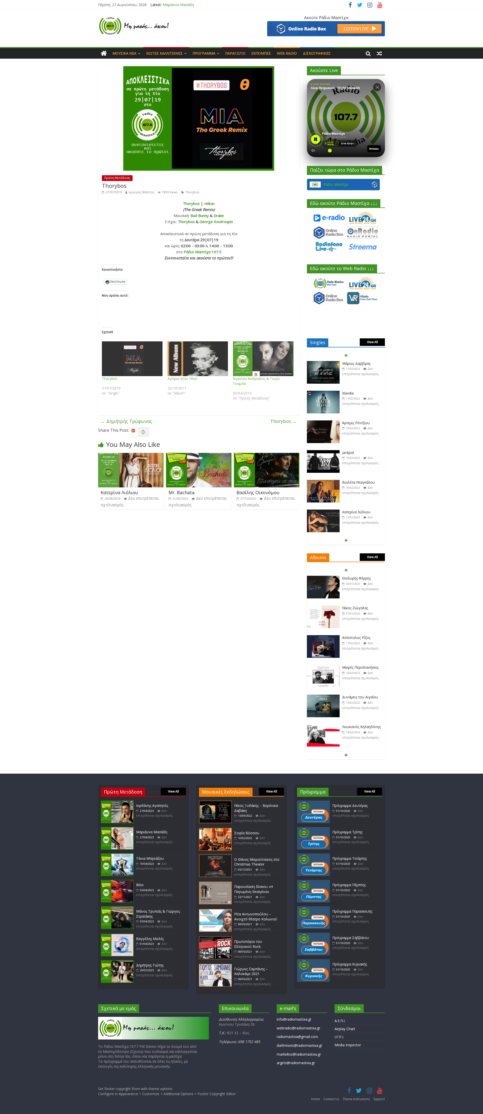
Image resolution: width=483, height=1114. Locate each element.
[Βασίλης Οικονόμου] (266, 456)
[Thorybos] (132, 358)
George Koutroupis (216, 221)
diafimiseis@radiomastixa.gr (299, 1045)
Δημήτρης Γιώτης (150, 965)
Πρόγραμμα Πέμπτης (349, 884)
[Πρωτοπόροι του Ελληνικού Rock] (215, 939)
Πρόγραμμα (203, 53)
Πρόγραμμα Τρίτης (347, 832)
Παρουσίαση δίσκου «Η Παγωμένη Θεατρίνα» (253, 889)
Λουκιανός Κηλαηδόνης (361, 697)
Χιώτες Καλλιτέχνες (164, 53)
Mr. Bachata (181, 492)
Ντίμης (347, 512)
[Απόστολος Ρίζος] (323, 608)
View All (372, 342)
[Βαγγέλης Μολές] (117, 936)
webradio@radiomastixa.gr (298, 1028)
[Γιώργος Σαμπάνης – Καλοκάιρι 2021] (215, 966)
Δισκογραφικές (317, 53)
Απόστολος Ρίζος (356, 607)
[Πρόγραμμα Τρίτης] (313, 829)
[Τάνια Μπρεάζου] (117, 855)
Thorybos (192, 192)
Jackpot (348, 422)
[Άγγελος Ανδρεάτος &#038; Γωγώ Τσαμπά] (263, 358)
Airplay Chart (345, 1028)
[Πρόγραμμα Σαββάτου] (313, 935)
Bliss (140, 884)
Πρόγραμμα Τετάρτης (349, 858)
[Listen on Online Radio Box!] (326, 24)
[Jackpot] (323, 423)
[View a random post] (379, 53)
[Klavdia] (323, 363)
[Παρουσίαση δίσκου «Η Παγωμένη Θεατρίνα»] (215, 884)
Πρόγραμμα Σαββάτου (350, 937)
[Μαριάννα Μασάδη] (117, 829)
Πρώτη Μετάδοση (117, 178)
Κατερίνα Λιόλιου (119, 492)
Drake (219, 215)
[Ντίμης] (323, 512)
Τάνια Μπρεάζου (176, 4)
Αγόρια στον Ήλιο (182, 378)
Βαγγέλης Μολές (150, 938)
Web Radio (287, 53)
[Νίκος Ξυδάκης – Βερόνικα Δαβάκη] (215, 803)
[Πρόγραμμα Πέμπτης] (313, 882)
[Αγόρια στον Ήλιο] (198, 358)
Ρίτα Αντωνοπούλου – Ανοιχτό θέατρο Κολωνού (255, 916)
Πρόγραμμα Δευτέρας (350, 805)
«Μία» (209, 203)
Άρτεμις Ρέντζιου (356, 393)
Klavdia (348, 363)
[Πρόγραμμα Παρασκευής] (313, 908)
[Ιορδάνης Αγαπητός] (117, 803)
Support (379, 1099)
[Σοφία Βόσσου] (215, 830)
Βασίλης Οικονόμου (257, 492)
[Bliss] (117, 882)
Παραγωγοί (235, 53)
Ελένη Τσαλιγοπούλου (361, 726)
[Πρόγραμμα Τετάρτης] (313, 855)
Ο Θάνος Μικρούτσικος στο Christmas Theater (256, 862)
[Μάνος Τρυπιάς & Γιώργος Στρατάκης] (117, 908)
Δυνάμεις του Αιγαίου (360, 667)
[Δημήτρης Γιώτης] (117, 962)
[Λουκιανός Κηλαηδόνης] (323, 697)
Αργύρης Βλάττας (141, 192)
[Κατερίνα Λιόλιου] (131, 456)
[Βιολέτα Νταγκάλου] (323, 452)
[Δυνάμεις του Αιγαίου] (323, 667)
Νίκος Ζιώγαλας (355, 578)
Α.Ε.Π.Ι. (340, 1020)
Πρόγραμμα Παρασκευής (352, 911)
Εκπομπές (261, 53)
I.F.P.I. (339, 1036)
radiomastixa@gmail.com (297, 1036)
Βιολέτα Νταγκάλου (358, 452)
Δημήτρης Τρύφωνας (126, 421)
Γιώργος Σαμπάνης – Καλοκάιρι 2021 (251, 971)
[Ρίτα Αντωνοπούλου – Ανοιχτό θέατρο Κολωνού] (215, 911)
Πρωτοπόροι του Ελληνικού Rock (248, 944)
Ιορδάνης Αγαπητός (152, 805)
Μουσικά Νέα (124, 53)
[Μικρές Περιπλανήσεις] (323, 637)
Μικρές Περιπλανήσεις (360, 637)
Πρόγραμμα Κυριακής (349, 964)
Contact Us (331, 1099)
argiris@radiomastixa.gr (296, 1062)
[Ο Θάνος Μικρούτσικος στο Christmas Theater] (215, 856)
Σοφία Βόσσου (246, 833)
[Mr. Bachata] (198, 456)
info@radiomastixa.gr (294, 1019)
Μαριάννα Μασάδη (151, 832)
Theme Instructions (356, 1099)
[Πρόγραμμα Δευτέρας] (313, 803)
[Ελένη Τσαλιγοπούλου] (323, 727)
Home (315, 1099)
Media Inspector (348, 1045)
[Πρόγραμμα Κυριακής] (313, 961)
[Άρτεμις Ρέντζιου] (323, 393)
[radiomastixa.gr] (103, 53)
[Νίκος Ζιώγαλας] (323, 578)
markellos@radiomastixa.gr (299, 1054)
